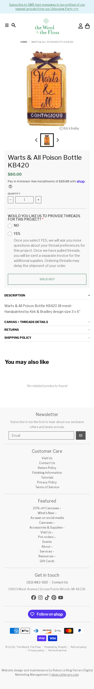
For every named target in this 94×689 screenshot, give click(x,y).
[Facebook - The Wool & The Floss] (33, 597)
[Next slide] (58, 140)
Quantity (14, 193)
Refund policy (79, 647)
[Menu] (6, 25)
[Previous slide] (37, 140)
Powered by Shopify (55, 647)
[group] (47, 140)
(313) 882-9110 (37, 582)
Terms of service (57, 650)
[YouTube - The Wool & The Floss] (60, 597)
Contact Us (60, 582)
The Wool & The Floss (28, 647)
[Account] (80, 26)
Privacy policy (36, 650)
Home (23, 42)
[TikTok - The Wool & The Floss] (47, 597)
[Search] (13, 25)
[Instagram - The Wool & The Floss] (40, 597)
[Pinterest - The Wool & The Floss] (53, 597)
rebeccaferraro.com (65, 674)
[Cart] (87, 26)
